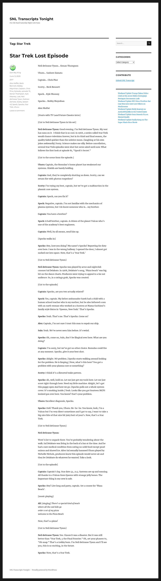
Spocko (21, 104)
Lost (18, 96)
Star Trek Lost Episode (39, 56)
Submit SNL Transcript (125, 80)
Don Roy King (15, 73)
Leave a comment (17, 111)
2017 (11, 80)
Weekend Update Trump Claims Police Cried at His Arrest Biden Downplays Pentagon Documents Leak (133, 96)
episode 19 (26, 91)
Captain (22, 88)
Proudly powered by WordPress (44, 570)
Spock (14, 104)
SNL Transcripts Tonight (31, 19)
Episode (17, 91)
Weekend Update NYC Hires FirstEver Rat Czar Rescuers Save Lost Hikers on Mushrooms (134, 104)
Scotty (19, 102)
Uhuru (16, 107)
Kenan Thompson (17, 94)
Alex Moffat (14, 83)
